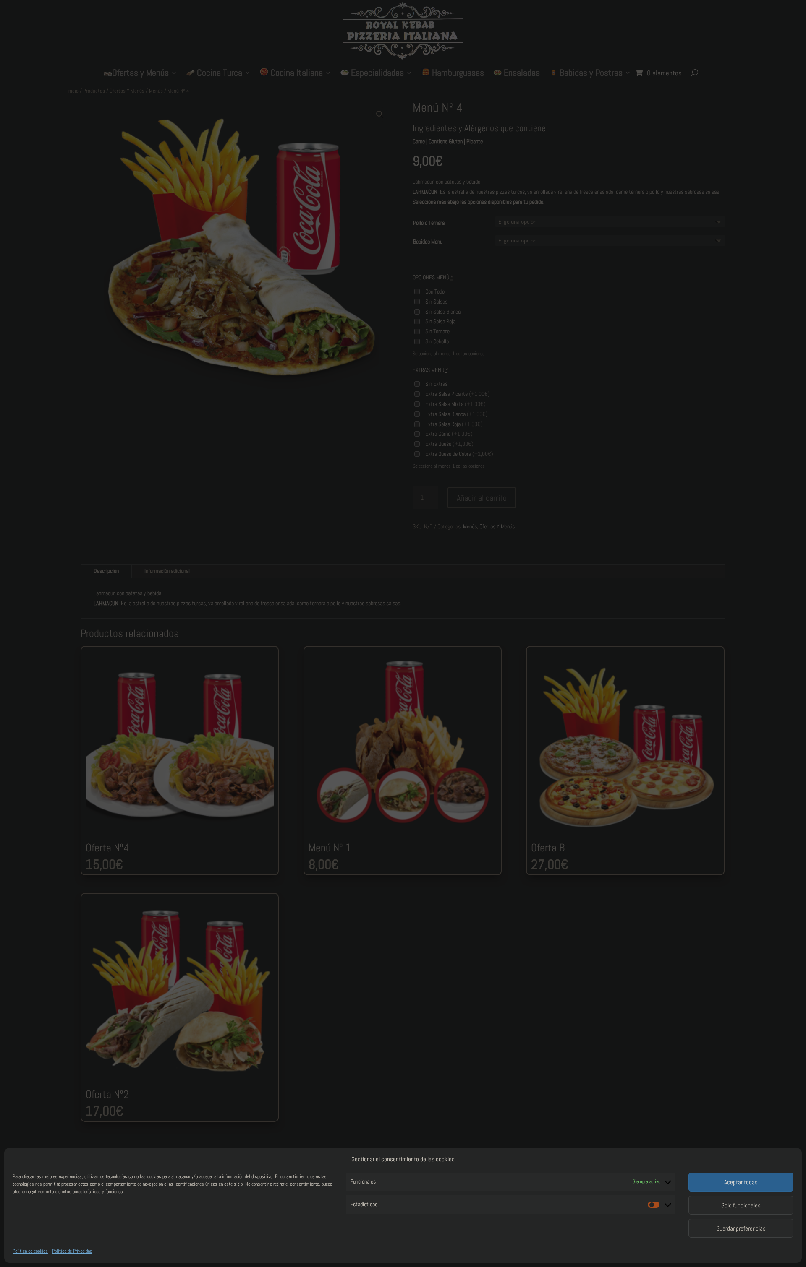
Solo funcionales (741, 1205)
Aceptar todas (741, 1182)
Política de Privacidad (72, 1251)
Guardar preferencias (741, 1228)
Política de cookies (30, 1251)
